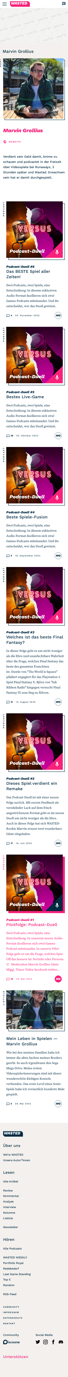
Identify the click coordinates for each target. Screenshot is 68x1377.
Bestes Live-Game (25, 396)
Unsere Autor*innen (16, 1160)
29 (12, 979)
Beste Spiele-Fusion (27, 517)
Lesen (8, 1172)
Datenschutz (13, 1318)
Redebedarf (11, 1268)
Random (8, 1285)
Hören (8, 1239)
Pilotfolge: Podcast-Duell (31, 924)
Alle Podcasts (12, 1248)
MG (55, 110)
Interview (9, 1207)
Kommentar (11, 1196)
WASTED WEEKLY (15, 1257)
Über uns (11, 1145)
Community (11, 1307)
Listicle (3, 997)
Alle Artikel (10, 1181)
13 (12, 702)
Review (8, 1190)
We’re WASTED (13, 1154)
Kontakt (9, 1323)
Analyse (8, 1201)
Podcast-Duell (17, 266)
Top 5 (6, 1279)
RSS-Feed (9, 1294)
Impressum (11, 1312)
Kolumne (9, 1212)
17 (12, 843)
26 (12, 435)
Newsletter (10, 1227)
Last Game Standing (17, 1274)
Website (15, 142)
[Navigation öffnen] (4, 4)
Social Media (44, 1335)
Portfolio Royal (13, 1263)
